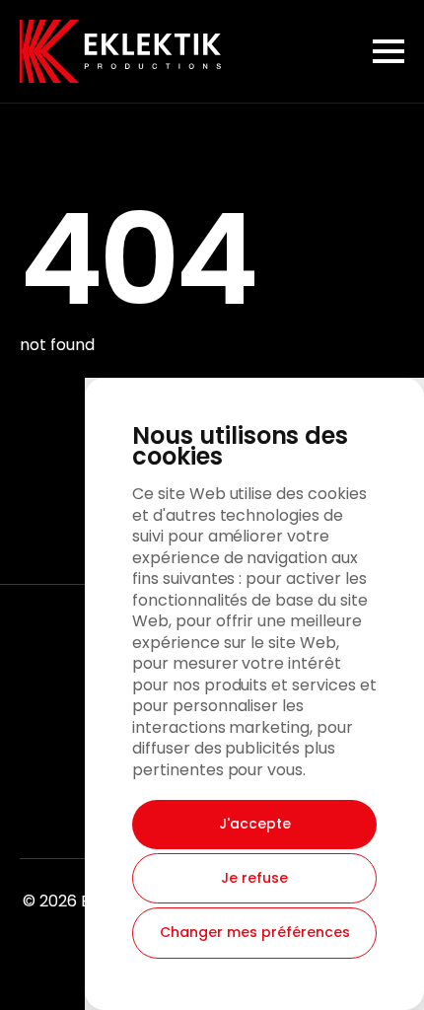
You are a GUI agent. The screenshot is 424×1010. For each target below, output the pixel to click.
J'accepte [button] (255, 823)
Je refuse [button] (254, 878)
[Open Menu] (388, 51)
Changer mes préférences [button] (255, 932)
